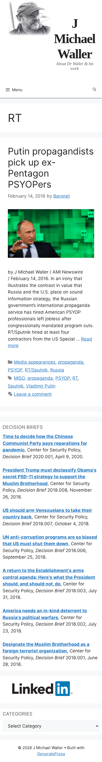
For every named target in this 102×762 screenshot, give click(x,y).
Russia (57, 370)
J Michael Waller (74, 38)
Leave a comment (33, 394)
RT (75, 378)
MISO (19, 378)
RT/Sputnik (36, 370)
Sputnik (16, 386)
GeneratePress (51, 753)
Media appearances (34, 362)
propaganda (70, 362)
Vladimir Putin (40, 386)
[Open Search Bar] (94, 89)
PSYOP (15, 370)
